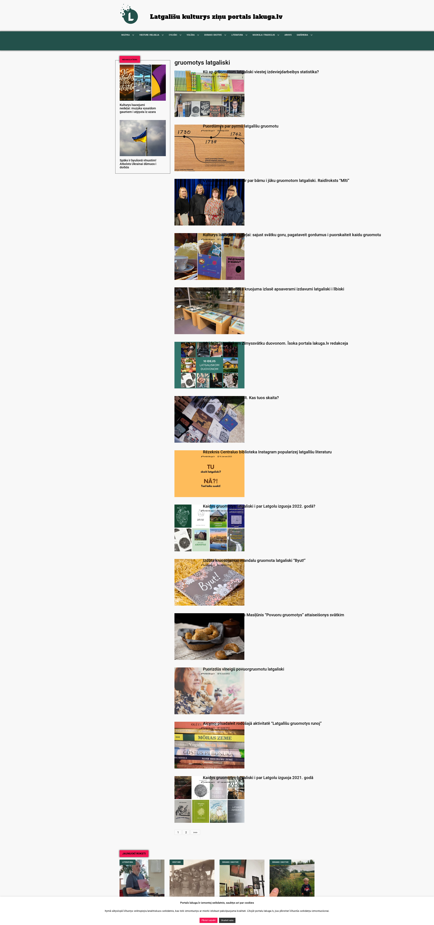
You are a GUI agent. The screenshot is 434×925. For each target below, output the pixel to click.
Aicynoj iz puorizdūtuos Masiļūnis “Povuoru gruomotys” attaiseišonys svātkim (273, 615)
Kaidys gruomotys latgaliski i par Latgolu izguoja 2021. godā (258, 777)
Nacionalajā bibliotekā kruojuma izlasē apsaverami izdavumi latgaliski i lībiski (273, 289)
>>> (195, 832)
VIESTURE (176, 862)
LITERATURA (127, 862)
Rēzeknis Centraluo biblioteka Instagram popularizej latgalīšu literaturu (267, 452)
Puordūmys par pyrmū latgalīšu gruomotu (240, 126)
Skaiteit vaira (227, 920)
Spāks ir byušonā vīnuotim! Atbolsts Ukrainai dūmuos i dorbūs (138, 164)
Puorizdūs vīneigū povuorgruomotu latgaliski (243, 669)
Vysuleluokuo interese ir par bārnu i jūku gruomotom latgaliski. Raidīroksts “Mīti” (276, 180)
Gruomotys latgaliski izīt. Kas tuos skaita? (241, 397)
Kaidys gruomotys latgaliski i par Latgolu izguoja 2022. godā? (259, 506)
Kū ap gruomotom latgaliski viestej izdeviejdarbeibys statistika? (261, 72)
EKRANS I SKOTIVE (230, 862)
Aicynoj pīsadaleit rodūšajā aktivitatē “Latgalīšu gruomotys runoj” (262, 723)
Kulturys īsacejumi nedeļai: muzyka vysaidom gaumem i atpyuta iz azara (138, 108)
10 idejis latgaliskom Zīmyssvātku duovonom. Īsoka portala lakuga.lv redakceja (275, 343)
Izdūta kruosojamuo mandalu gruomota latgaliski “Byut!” (254, 560)
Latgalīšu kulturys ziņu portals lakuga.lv (216, 17)
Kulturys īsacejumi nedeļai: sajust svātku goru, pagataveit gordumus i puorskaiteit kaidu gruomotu (292, 234)
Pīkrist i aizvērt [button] (208, 920)
